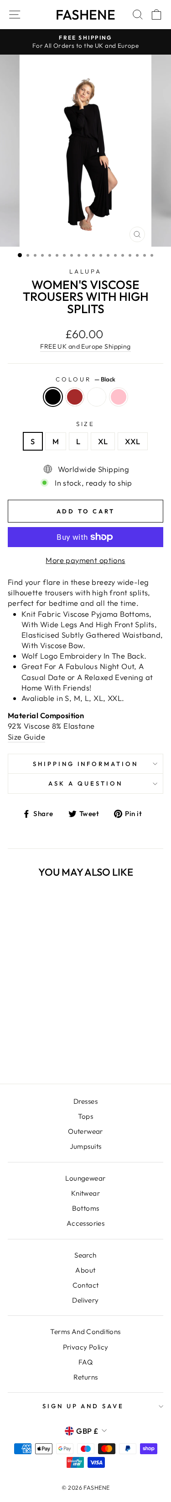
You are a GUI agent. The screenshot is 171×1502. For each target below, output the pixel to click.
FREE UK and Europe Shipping (85, 346)
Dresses (85, 1101)
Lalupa (85, 271)
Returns (85, 1377)
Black (53, 397)
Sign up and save (83, 1406)
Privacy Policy (86, 1347)
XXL (132, 441)
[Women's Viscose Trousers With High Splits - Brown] (32, 1052)
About (85, 1270)
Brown (75, 397)
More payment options (85, 560)
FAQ (85, 1362)
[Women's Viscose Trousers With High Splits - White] (42, 1052)
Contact (86, 1285)
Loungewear (85, 1178)
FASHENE (85, 14)
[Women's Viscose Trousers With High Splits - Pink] (53, 1052)
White (97, 397)
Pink (118, 397)
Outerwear (85, 1131)
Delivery (85, 1300)
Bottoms (85, 1208)
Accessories (86, 1223)
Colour (85, 379)
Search (85, 1255)
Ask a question (85, 783)
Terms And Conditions (85, 1331)
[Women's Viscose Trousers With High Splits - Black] (21, 1052)
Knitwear (85, 1193)
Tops (85, 1116)
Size (85, 423)
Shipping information (86, 763)
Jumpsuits (86, 1146)
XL (103, 441)
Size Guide (26, 736)
